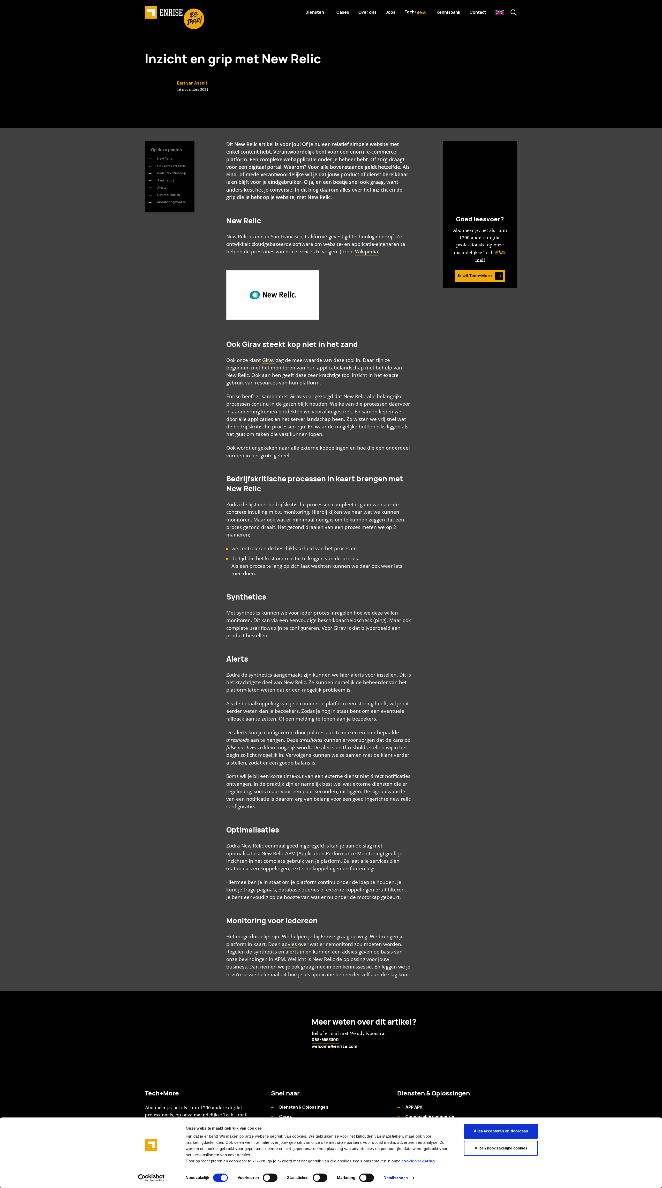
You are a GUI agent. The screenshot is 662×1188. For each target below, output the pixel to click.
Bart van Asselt (192, 83)
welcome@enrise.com (334, 1046)
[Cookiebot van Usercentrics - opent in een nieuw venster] (151, 1178)
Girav (268, 360)
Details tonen (395, 1178)
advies (289, 944)
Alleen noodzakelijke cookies (501, 1148)
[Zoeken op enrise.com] (513, 12)
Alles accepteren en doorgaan (501, 1131)
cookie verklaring (418, 1161)
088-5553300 (325, 1039)
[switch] (270, 1178)
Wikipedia (366, 251)
